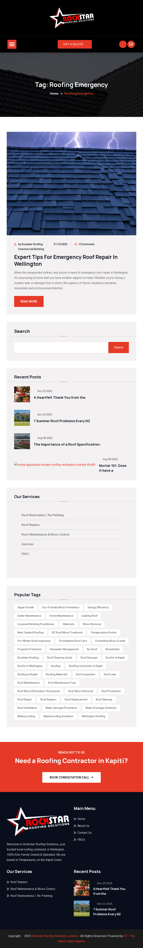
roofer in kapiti (115, 657)
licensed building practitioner (36, 624)
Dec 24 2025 (44, 414)
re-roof (92, 649)
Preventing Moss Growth (110, 640)
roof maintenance (29, 682)
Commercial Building (31, 249)
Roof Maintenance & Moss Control (45, 534)
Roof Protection (111, 691)
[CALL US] (123, 44)
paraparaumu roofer (104, 632)
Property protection (30, 649)
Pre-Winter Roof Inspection (34, 640)
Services (28, 544)
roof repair (25, 699)
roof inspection (85, 674)
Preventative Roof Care (73, 640)
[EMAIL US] (131, 44)
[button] (11, 44)
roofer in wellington (30, 666)
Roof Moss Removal (80, 691)
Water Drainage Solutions (101, 707)
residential (112, 649)
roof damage (89, 657)
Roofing (56, 666)
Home (54, 93)
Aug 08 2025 (44, 437)
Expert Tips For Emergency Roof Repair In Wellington (66, 260)
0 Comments (87, 244)
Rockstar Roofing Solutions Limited (55, 936)
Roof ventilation (27, 707)
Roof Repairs (31, 525)
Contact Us (84, 832)
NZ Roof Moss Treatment (67, 632)
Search (22, 331)
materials (68, 624)
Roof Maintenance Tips (62, 682)
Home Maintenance (61, 615)
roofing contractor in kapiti (86, 666)
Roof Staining (104, 699)
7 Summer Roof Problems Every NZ (62, 421)
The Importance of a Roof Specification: (67, 444)
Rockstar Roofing (28, 657)
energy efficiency (98, 607)
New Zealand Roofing (31, 632)
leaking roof (90, 615)
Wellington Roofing (93, 716)
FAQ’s (25, 554)
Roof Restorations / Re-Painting (31, 896)
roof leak (110, 674)
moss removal (92, 624)
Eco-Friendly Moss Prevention (60, 607)
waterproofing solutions (59, 716)
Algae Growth (26, 607)
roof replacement (76, 699)
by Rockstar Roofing (30, 244)
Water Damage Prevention (61, 707)
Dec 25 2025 (44, 391)
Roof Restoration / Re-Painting (43, 515)
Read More (28, 301)
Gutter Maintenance (29, 615)
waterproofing (26, 716)
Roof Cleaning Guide (59, 657)
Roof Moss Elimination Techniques (39, 691)
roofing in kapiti (27, 674)
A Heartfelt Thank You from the (59, 397)
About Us (83, 826)
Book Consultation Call (69, 777)
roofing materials (57, 674)
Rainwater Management (64, 649)
